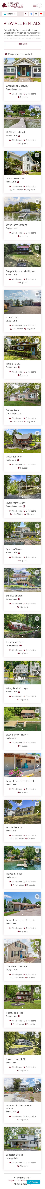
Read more (22, 44)
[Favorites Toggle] (41, 14)
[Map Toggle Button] (31, 14)
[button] (7, 70)
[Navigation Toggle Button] (35, 5)
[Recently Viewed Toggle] (36, 14)
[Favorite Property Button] (37, 62)
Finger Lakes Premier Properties (22, 1180)
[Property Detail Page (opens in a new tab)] (22, 70)
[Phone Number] (39, 5)
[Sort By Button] (26, 14)
